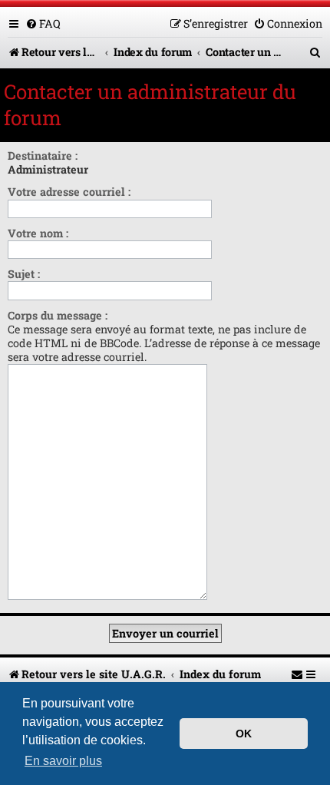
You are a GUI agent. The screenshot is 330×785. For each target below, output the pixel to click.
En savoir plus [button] (63, 760)
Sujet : (24, 274)
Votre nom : (38, 233)
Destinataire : (43, 155)
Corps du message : (57, 315)
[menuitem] (43, 23)
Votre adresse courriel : (69, 191)
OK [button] (244, 733)
